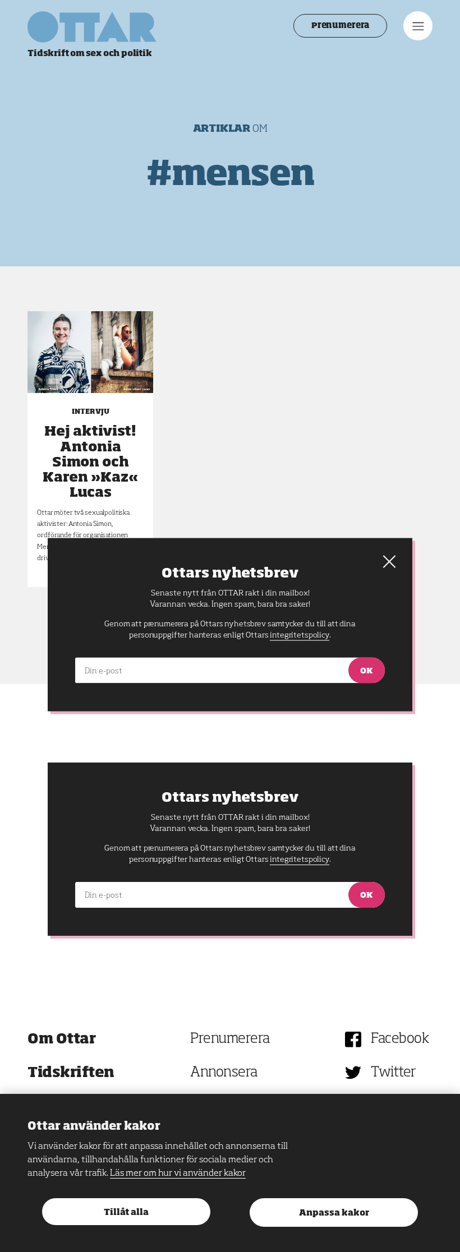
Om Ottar (61, 1039)
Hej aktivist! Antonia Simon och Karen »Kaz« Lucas (90, 462)
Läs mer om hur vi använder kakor (178, 1173)
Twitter (393, 1073)
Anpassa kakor (334, 1213)
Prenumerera (340, 26)
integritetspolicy (299, 859)
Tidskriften (70, 1073)
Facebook (400, 1039)
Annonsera (223, 1073)
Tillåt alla (126, 1212)
